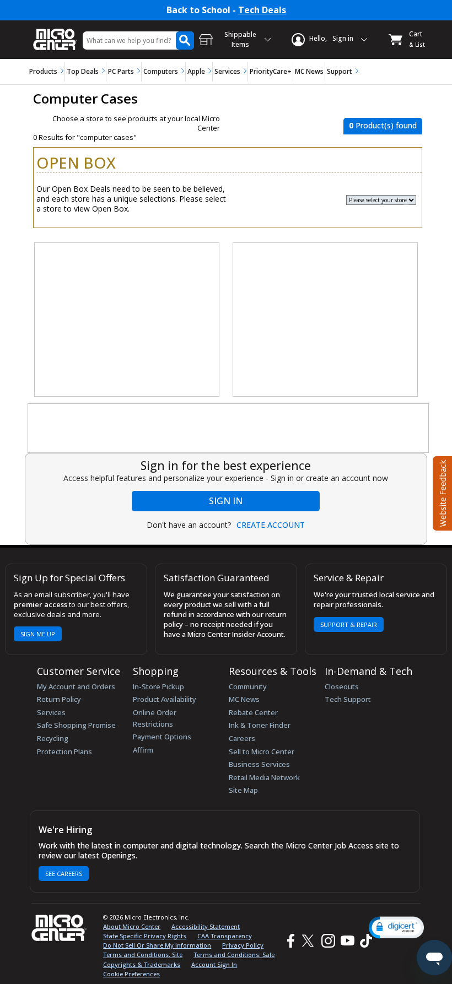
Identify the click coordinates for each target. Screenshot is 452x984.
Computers (160, 71)
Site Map (243, 790)
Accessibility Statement (205, 926)
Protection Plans (64, 751)
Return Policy (59, 699)
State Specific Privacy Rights (144, 936)
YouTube (347, 940)
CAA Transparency (224, 936)
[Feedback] (441, 492)
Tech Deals (262, 10)
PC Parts (121, 71)
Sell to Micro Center (261, 751)
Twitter (309, 940)
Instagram (327, 940)
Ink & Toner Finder (259, 725)
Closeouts (342, 686)
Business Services (259, 764)
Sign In (226, 501)
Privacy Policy (242, 945)
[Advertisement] (127, 320)
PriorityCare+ (271, 71)
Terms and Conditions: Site (142, 954)
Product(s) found (383, 125)
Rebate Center (253, 712)
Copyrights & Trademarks (141, 964)
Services (227, 71)
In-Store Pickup (158, 686)
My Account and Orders (76, 686)
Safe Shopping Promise (76, 725)
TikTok (364, 940)
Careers (242, 738)
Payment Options (162, 737)
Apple (196, 71)
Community (248, 686)
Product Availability (164, 699)
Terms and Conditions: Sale (234, 954)
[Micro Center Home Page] (55, 34)
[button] (396, 927)
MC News (309, 71)
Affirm (143, 750)
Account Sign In (214, 964)
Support (339, 71)
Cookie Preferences (131, 974)
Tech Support (348, 699)
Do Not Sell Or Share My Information (157, 945)
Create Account (270, 525)
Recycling (52, 738)
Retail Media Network (264, 777)
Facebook (289, 940)
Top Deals (83, 71)
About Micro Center (131, 926)
